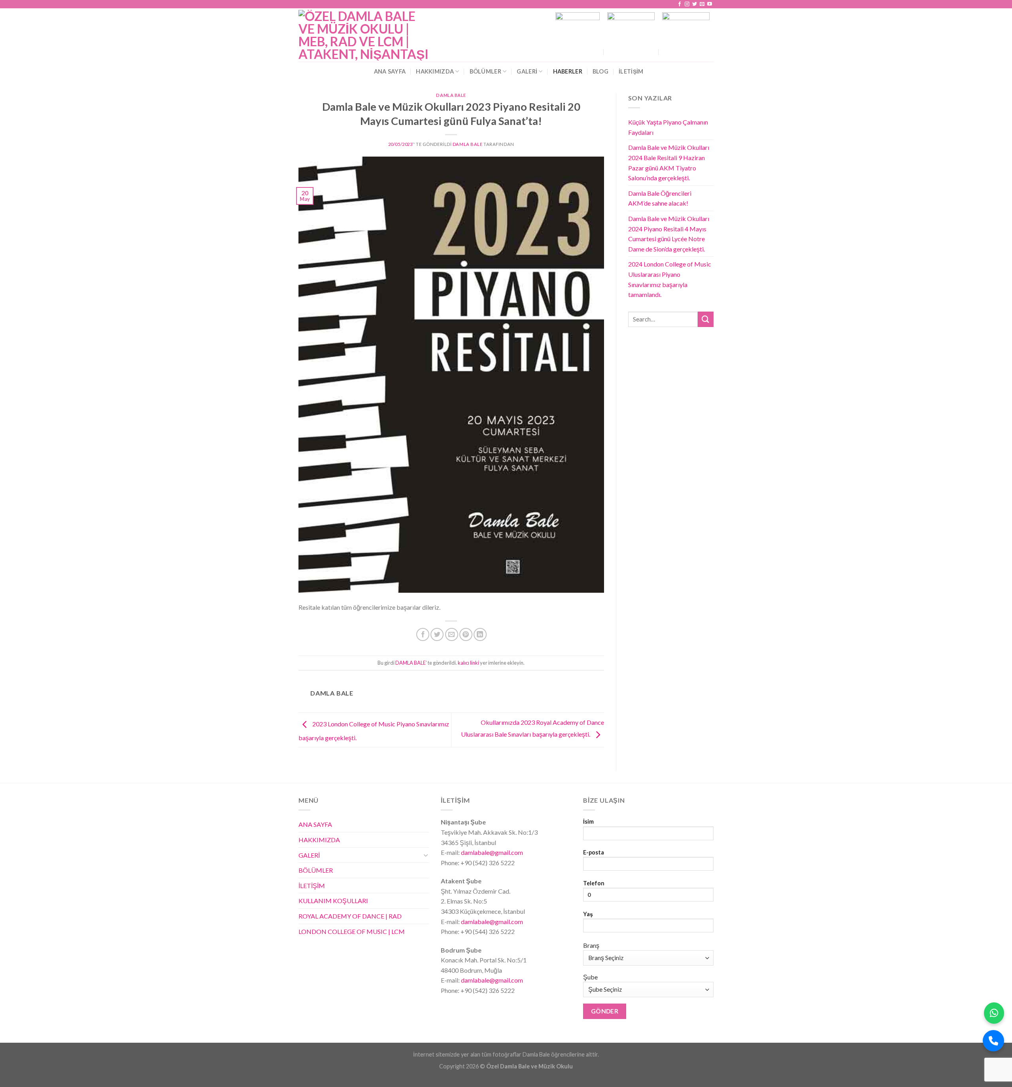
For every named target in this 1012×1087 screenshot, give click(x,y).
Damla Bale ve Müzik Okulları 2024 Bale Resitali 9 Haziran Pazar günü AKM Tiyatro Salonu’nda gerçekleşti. (668, 162)
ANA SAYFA (390, 71)
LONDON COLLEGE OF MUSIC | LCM (351, 931)
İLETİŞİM (311, 885)
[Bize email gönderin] (702, 4)
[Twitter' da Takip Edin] (694, 4)
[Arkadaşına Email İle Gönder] (451, 634)
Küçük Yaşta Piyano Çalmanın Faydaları (668, 127)
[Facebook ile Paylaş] (422, 634)
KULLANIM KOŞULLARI (333, 900)
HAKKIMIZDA (435, 71)
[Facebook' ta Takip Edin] (679, 4)
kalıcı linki (468, 663)
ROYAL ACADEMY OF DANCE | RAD (350, 916)
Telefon (593, 883)
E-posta (593, 852)
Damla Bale (468, 144)
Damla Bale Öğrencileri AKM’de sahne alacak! (659, 198)
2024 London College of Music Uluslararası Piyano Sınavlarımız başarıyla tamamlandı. (669, 279)
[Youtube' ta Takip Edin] (709, 4)
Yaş (588, 914)
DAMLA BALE (451, 95)
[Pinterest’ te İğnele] (465, 634)
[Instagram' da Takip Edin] (687, 4)
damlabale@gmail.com (491, 852)
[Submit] (706, 319)
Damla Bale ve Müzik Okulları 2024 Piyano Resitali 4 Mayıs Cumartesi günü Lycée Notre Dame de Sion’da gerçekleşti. (668, 234)
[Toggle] (426, 855)
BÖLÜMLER (485, 71)
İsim (588, 821)
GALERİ (527, 71)
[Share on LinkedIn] (480, 634)
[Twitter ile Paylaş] (437, 634)
